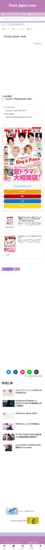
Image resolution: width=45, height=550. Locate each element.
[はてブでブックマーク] (15, 300)
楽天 (22, 196)
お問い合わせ (33, 542)
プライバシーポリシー (12, 542)
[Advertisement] (22, 68)
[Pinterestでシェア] (30, 300)
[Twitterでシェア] (8, 372)
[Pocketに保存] (22, 372)
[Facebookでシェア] (15, 372)
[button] (36, 372)
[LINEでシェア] (29, 372)
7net (22, 201)
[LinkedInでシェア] (35, 300)
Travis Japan (8, 269)
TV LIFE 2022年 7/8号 (22, 186)
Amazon (22, 191)
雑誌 (17, 269)
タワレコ (23, 206)
